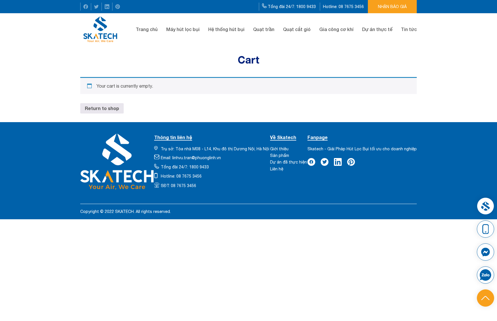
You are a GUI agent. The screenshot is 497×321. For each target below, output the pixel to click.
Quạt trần (263, 29)
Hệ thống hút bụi (226, 29)
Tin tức (409, 29)
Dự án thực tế (377, 29)
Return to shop (102, 108)
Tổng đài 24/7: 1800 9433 (292, 6)
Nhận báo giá (392, 6)
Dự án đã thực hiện (288, 162)
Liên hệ (276, 169)
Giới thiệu (279, 149)
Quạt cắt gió (297, 29)
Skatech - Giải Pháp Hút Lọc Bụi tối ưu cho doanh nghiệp (362, 149)
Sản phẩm (279, 155)
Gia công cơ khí (336, 29)
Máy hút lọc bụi (183, 29)
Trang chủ (147, 29)
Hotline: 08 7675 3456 (344, 6)
